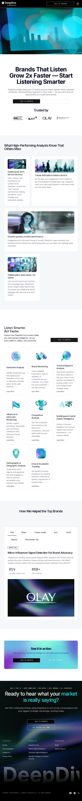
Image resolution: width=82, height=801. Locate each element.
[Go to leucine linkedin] (75, 793)
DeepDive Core (34, 745)
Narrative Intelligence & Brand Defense (38, 758)
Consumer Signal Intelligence (38, 752)
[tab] (12, 533)
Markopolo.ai (33, 793)
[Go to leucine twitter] (78, 793)
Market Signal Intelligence (37, 749)
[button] (77, 3)
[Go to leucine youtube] (70, 793)
